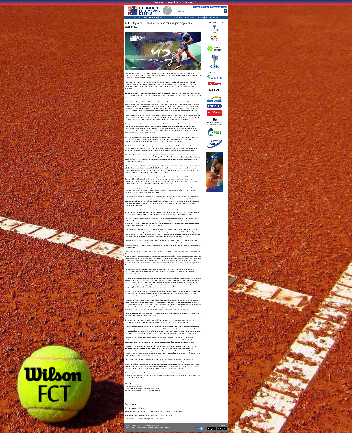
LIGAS (148, 17)
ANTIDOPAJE (200, 17)
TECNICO (154, 17)
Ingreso (198, 7)
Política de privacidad (136, 427)
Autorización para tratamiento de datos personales (156, 427)
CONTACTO (215, 17)
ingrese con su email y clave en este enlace (158, 415)
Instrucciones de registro (219, 7)
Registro (206, 7)
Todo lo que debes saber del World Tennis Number (173, 2)
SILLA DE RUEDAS (182, 17)
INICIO (135, 17)
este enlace (159, 419)
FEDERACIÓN (141, 17)
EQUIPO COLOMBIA (164, 17)
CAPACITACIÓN (193, 17)
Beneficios (208, 17)
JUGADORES (173, 17)
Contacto (127, 427)
